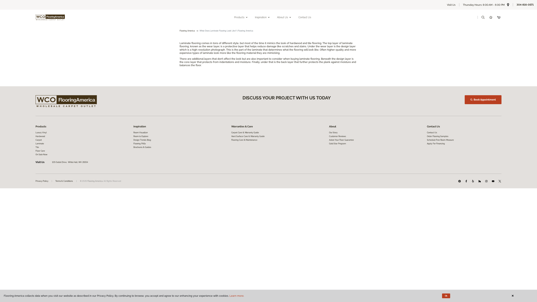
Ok (446, 296)
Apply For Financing (436, 143)
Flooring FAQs (139, 143)
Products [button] (239, 17)
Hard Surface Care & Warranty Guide (248, 136)
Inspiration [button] (261, 17)
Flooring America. (95, 181)
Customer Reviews (337, 136)
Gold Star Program (337, 143)
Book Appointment (485, 99)
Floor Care (40, 151)
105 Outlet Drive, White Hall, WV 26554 (70, 162)
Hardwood (40, 136)
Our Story (333, 132)
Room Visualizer (140, 132)
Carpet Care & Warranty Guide (245, 132)
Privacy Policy (42, 181)
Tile (37, 147)
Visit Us (451, 4)
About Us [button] (282, 17)
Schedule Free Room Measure (440, 140)
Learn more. (236, 295)
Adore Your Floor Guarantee (341, 140)
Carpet (39, 140)
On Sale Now (41, 154)
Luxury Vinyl (41, 132)
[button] (483, 17)
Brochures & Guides (142, 147)
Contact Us (304, 17)
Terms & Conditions (64, 181)
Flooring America (187, 31)
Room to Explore (140, 136)
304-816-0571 (525, 4)
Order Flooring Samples (437, 136)
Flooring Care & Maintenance (244, 140)
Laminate (40, 143)
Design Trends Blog (142, 140)
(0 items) (498, 17)
